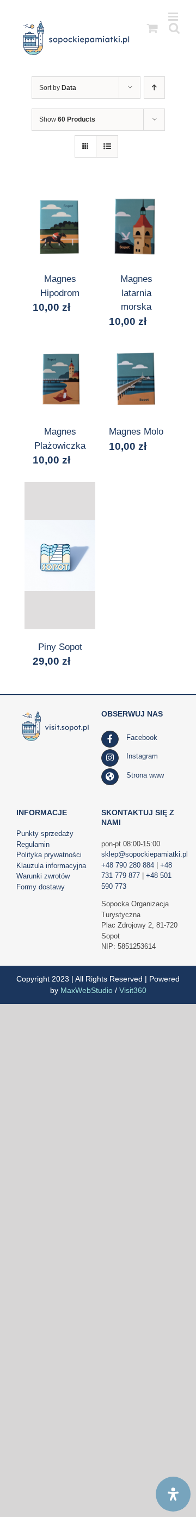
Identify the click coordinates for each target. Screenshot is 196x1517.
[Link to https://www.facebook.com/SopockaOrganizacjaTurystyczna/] (110, 739)
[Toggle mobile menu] (174, 16)
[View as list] (107, 146)
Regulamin (33, 844)
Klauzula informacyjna (51, 866)
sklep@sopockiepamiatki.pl (144, 854)
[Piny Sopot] (59, 555)
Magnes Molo (136, 431)
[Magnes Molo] (136, 378)
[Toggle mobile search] (174, 28)
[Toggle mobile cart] (152, 28)
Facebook (141, 737)
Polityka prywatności (49, 855)
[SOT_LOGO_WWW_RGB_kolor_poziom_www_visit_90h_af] (55, 713)
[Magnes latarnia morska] (136, 225)
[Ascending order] (154, 87)
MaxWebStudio (86, 990)
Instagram (142, 756)
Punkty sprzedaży (45, 833)
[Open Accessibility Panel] (173, 1494)
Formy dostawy (40, 887)
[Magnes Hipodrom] (59, 225)
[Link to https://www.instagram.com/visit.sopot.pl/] (110, 758)
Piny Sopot (60, 647)
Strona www (145, 775)
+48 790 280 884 (127, 865)
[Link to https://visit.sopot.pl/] (110, 777)
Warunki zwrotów (43, 876)
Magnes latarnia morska (136, 293)
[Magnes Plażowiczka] (59, 378)
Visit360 (132, 990)
